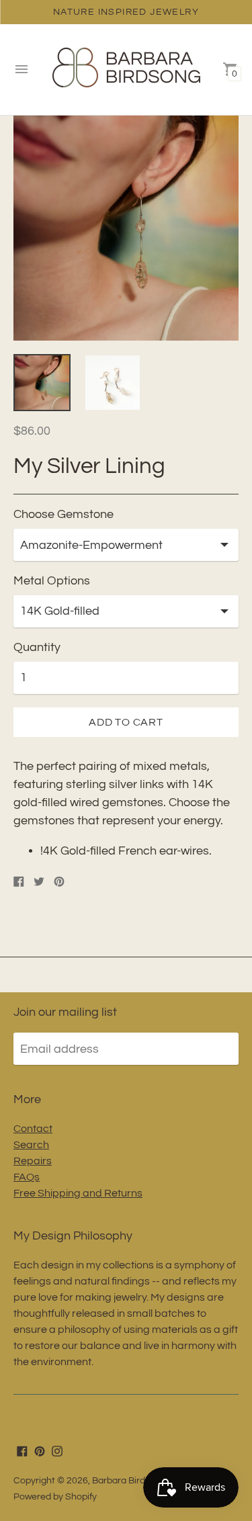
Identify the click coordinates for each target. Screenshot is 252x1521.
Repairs (32, 1161)
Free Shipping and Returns (77, 1193)
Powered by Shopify (55, 1497)
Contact (32, 1128)
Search (31, 1144)
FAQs (26, 1177)
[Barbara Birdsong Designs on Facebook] (22, 1450)
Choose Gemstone (63, 514)
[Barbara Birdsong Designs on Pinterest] (39, 1450)
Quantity (36, 647)
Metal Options (51, 580)
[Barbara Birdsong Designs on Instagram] (57, 1450)
